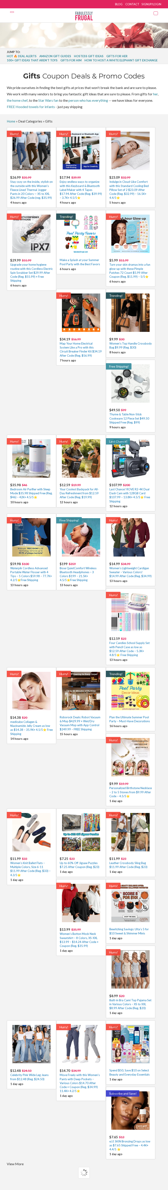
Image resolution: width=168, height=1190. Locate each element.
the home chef (17, 100)
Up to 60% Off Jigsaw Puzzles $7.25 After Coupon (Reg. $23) (79, 863)
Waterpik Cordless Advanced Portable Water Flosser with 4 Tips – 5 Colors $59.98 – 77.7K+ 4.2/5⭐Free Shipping (31, 572)
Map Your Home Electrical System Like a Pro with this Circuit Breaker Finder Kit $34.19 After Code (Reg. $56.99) (81, 347)
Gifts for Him (71, 60)
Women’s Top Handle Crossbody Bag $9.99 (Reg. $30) (130, 343)
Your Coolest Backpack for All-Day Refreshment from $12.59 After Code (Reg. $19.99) (79, 491)
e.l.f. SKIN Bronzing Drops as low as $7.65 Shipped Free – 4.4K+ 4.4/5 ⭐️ (129, 1143)
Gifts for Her (117, 56)
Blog (118, 4)
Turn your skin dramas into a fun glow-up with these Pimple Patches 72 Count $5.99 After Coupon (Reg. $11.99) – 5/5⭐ (129, 268)
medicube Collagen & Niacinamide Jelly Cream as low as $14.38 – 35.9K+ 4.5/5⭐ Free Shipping (31, 725)
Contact (132, 4)
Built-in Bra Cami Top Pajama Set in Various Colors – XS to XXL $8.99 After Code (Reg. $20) (130, 1002)
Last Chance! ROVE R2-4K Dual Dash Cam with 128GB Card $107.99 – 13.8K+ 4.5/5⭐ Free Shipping (129, 493)
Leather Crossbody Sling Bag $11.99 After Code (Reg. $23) (128, 863)
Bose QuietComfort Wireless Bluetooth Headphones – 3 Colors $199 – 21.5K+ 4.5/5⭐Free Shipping (78, 572)
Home (11, 121)
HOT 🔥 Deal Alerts (22, 56)
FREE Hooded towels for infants (31, 107)
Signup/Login (151, 4)
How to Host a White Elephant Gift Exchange (121, 60)
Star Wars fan (48, 100)
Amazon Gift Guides (55, 56)
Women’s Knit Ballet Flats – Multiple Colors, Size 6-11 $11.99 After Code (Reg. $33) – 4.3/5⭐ (30, 867)
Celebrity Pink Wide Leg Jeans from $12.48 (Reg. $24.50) (29, 1075)
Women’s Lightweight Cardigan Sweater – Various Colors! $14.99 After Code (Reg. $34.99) (130, 570)
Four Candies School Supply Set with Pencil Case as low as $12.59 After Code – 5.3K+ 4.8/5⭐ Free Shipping (129, 647)
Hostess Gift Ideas (88, 56)
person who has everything (88, 100)
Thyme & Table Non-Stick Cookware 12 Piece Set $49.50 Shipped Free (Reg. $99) (129, 416)
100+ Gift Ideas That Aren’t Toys (32, 60)
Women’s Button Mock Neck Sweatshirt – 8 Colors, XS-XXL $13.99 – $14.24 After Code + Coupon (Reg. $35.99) (79, 937)
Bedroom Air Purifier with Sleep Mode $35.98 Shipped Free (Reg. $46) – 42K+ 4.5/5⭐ (31, 491)
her (155, 94)
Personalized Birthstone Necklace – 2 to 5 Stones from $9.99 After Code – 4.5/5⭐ (130, 790)
